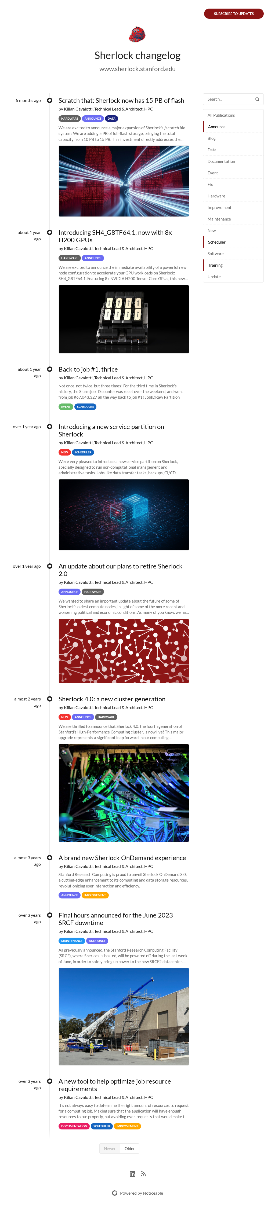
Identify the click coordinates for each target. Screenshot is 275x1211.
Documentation (221, 161)
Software (216, 253)
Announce (217, 126)
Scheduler (217, 242)
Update (214, 276)
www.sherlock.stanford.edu (137, 68)
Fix (210, 184)
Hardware (216, 195)
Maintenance (219, 218)
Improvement (219, 207)
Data (212, 149)
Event (213, 172)
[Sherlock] (137, 35)
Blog (212, 138)
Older (130, 1148)
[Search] (257, 99)
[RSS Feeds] (143, 1173)
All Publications (221, 115)
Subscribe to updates (234, 14)
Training (215, 265)
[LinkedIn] (135, 1173)
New (212, 230)
